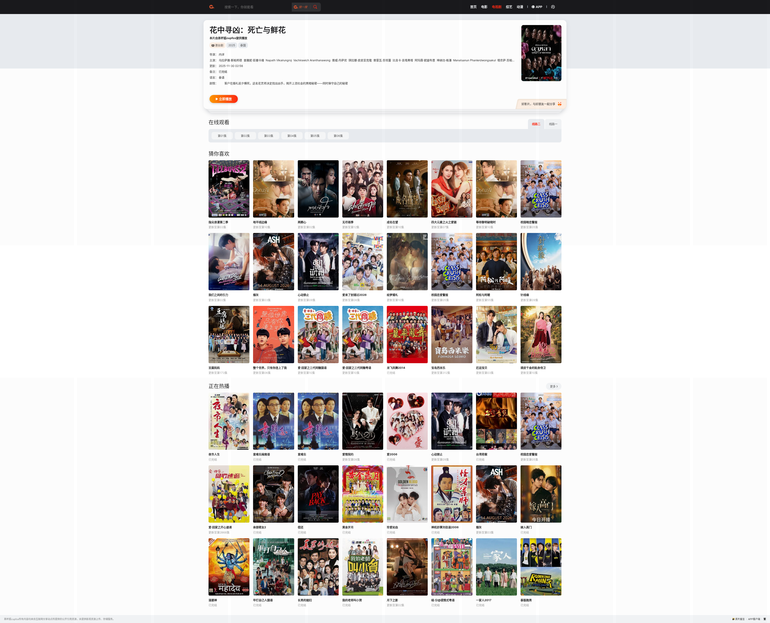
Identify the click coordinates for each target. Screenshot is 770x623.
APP (539, 7)
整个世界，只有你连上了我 (270, 367)
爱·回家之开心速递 (220, 527)
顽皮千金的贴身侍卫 (533, 367)
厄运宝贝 (481, 367)
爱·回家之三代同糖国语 (312, 367)
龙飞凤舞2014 (396, 367)
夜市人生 (214, 454)
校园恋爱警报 (439, 294)
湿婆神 (213, 600)
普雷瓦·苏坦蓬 (382, 60)
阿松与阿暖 (483, 294)
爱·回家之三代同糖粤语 (356, 367)
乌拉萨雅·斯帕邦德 (230, 60)
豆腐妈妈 (214, 367)
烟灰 (256, 294)
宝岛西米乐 (438, 367)
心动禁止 (303, 294)
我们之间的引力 (218, 294)
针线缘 (525, 294)
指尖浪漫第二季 (218, 222)
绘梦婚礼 (392, 294)
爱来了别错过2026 (354, 294)
